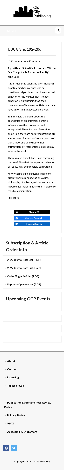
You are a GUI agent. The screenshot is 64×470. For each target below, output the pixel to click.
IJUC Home (14, 61)
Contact (12, 369)
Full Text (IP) (15, 197)
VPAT (10, 423)
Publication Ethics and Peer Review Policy (27, 405)
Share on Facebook (33, 218)
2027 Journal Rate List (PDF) (24, 259)
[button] (9, 31)
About (11, 361)
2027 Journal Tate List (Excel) (24, 267)
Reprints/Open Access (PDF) (24, 284)
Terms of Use (15, 385)
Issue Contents (31, 61)
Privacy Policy (16, 415)
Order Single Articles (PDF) (23, 276)
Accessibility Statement (22, 431)
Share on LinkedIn (34, 224)
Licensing (13, 377)
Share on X (34, 212)
